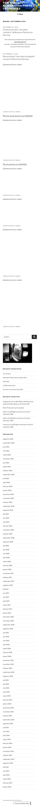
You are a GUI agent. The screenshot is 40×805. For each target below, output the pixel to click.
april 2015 (6, 692)
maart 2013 (7, 779)
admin (5, 412)
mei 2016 (6, 641)
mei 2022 (6, 451)
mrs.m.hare (7, 374)
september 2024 (9, 443)
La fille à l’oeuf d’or (9, 385)
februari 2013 (7, 783)
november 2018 (8, 530)
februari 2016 (7, 652)
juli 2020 (6, 478)
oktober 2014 (7, 716)
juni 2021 (6, 463)
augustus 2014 (8, 723)
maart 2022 (7, 455)
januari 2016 (7, 656)
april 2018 (6, 557)
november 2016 (8, 621)
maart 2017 (7, 605)
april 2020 (6, 482)
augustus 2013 (8, 763)
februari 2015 (7, 700)
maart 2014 (7, 739)
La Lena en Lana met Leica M (13, 389)
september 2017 (8, 581)
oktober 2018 (7, 534)
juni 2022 (6, 447)
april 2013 (6, 775)
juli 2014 (6, 727)
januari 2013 (7, 787)
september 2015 (8, 672)
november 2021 (8, 459)
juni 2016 (6, 637)
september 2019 (8, 506)
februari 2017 (7, 609)
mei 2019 (6, 522)
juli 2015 (6, 680)
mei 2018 (6, 554)
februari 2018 (7, 565)
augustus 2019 (8, 510)
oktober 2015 (7, 668)
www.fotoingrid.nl (20, 42)
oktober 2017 (7, 577)
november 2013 (8, 751)
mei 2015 (6, 688)
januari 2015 (7, 704)
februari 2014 (7, 743)
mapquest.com (8, 401)
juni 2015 (6, 684)
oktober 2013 (7, 755)
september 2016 (8, 625)
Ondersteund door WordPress (12, 800)
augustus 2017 (8, 585)
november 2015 (8, 664)
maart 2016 (7, 648)
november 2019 (8, 498)
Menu (21, 14)
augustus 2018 (8, 542)
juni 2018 (6, 550)
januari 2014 (7, 747)
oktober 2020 (7, 470)
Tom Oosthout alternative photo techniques (17, 5)
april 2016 (6, 644)
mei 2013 (6, 771)
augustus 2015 (8, 676)
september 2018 (8, 538)
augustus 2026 (8, 439)
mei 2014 (6, 731)
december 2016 (8, 617)
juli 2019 (6, 514)
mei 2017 (6, 597)
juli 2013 (6, 767)
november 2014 (8, 712)
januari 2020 (7, 490)
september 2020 (9, 474)
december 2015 (8, 660)
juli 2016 (6, 633)
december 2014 (8, 708)
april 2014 (6, 735)
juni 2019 (6, 518)
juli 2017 (6, 589)
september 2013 (8, 759)
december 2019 (8, 494)
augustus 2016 (8, 629)
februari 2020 (7, 486)
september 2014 (8, 720)
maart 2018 (7, 561)
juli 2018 (6, 546)
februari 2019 (7, 526)
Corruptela (20, 408)
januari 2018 (7, 569)
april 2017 (6, 601)
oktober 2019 (7, 502)
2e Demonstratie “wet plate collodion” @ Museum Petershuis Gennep (18, 32)
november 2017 (8, 573)
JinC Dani (6, 381)
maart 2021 (7, 467)
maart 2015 (7, 696)
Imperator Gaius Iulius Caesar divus (15, 377)
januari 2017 (7, 613)
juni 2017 (6, 593)
